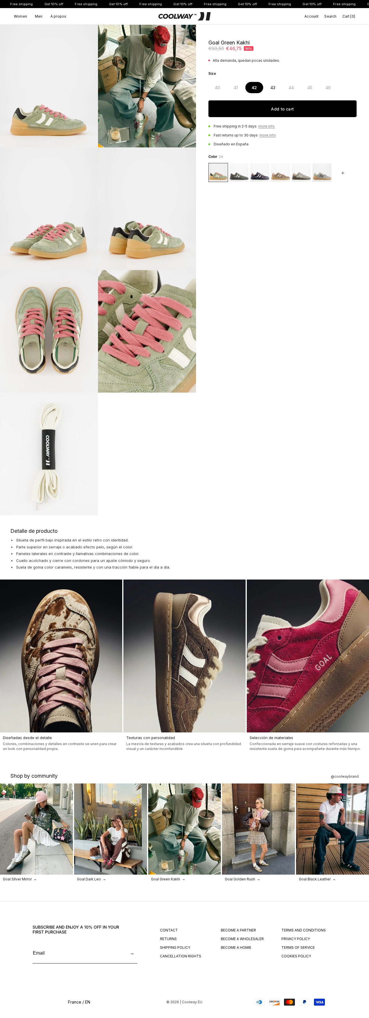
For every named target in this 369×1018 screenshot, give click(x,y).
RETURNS (168, 939)
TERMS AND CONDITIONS (303, 930)
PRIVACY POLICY (295, 939)
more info (266, 126)
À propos (58, 16)
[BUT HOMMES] (301, 172)
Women (20, 16)
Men (39, 16)
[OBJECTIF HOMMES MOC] (280, 172)
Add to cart (282, 108)
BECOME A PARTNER (238, 930)
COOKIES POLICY (296, 956)
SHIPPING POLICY (175, 947)
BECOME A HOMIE (236, 947)
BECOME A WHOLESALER (242, 939)
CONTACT (169, 930)
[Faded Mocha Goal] (260, 172)
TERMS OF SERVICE (298, 947)
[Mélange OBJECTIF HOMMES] (239, 172)
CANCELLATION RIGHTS (180, 956)
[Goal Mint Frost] (322, 172)
